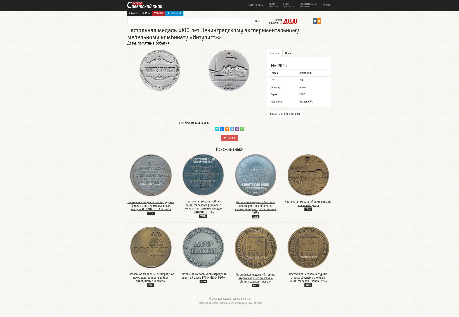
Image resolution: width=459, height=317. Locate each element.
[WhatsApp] (242, 129)
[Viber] (237, 129)
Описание (274, 53)
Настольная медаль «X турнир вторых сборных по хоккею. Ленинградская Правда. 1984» (308, 277)
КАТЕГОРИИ (254, 5)
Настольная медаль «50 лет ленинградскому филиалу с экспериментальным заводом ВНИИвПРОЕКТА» (203, 207)
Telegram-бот (176, 13)
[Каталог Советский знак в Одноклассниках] (319, 20)
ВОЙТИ (326, 5)
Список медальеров (288, 5)
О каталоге (133, 13)
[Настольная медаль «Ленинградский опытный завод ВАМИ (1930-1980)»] (203, 247)
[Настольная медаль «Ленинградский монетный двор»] (308, 174)
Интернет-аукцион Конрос (197, 123)
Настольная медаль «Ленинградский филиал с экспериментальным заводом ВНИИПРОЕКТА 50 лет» (150, 205)
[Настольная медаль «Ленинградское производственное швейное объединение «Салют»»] (150, 247)
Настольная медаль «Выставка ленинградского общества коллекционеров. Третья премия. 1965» (255, 207)
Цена (288, 53)
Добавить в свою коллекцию (285, 114)
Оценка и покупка (273, 5)
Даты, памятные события (148, 43)
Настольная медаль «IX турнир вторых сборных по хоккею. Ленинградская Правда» (255, 278)
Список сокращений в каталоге (308, 5)
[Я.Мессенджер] (217, 129)
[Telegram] (232, 129)
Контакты (146, 13)
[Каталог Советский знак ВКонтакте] (315, 20)
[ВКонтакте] (222, 129)
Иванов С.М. (306, 101)
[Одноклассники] (227, 129)
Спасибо (159, 13)
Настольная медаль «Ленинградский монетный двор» (308, 203)
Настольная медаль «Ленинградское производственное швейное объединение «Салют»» (151, 277)
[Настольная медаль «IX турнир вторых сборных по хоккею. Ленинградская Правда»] (255, 247)
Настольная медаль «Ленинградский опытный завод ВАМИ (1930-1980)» (203, 275)
